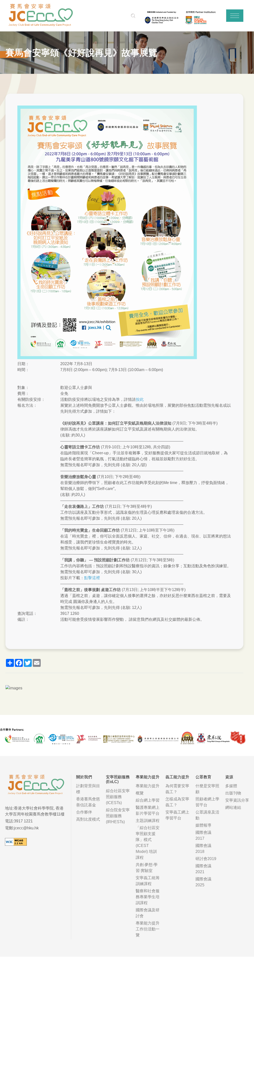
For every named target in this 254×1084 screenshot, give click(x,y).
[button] (234, 15)
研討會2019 (205, 859)
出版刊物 (233, 793)
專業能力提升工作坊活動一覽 (147, 929)
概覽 (140, 793)
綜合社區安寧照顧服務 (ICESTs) (118, 797)
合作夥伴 (84, 812)
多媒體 (231, 786)
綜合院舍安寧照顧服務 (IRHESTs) (118, 816)
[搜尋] (133, 16)
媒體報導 (203, 825)
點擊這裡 (92, 578)
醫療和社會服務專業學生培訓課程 (147, 897)
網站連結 (233, 807)
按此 (140, 399)
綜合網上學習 (147, 800)
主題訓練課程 (147, 820)
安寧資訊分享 (237, 800)
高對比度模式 (88, 819)
